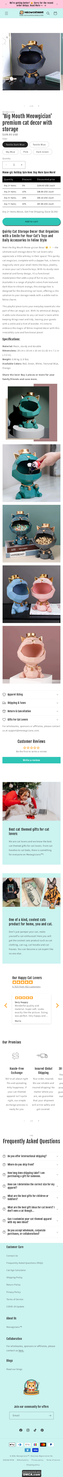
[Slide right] (38, 105)
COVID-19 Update (15, 1306)
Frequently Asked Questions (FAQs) (24, 1262)
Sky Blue (10, 151)
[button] (6, 13)
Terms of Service (14, 1299)
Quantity (6, 158)
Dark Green (42, 151)
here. (21, 1350)
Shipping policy (33, 1465)
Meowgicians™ (14, 1327)
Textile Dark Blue (15, 144)
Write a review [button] (31, 760)
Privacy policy (37, 1460)
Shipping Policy (14, 1277)
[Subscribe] (49, 1415)
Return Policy (13, 1284)
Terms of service (53, 1460)
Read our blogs (14, 1369)
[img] (33, 982)
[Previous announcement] (6, 4)
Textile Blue (39, 144)
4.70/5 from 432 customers (26, 986)
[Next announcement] (57, 4)
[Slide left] (24, 105)
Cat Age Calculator (16, 1270)
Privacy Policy (13, 1292)
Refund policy (22, 1460)
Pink (25, 151)
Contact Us (12, 1255)
